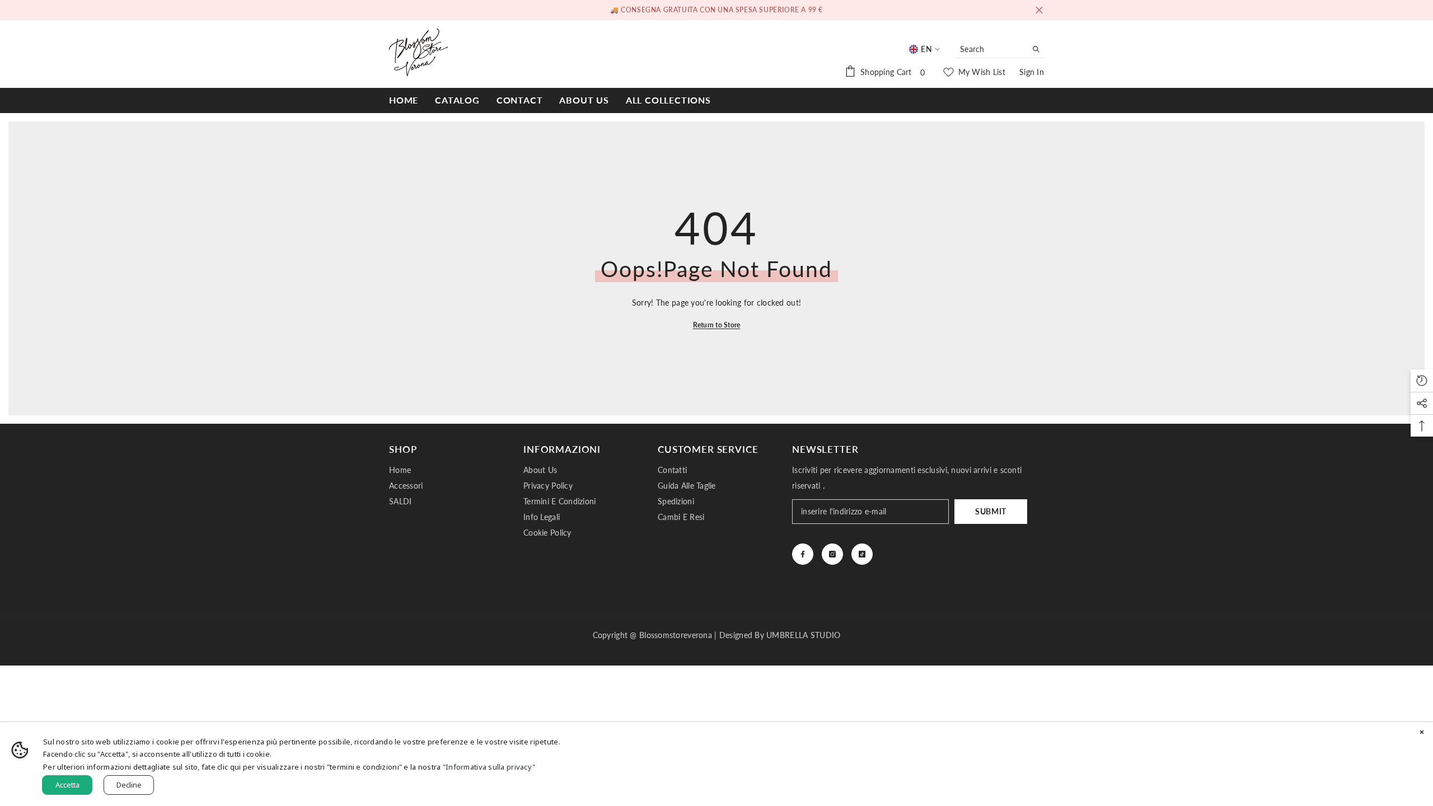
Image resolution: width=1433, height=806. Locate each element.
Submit (990, 511)
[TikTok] (862, 554)
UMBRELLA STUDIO (803, 635)
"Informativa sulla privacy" (489, 767)
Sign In (1031, 72)
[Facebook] (802, 554)
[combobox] (990, 49)
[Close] (1421, 733)
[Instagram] (832, 554)
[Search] (999, 49)
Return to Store (717, 325)
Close (1039, 10)
